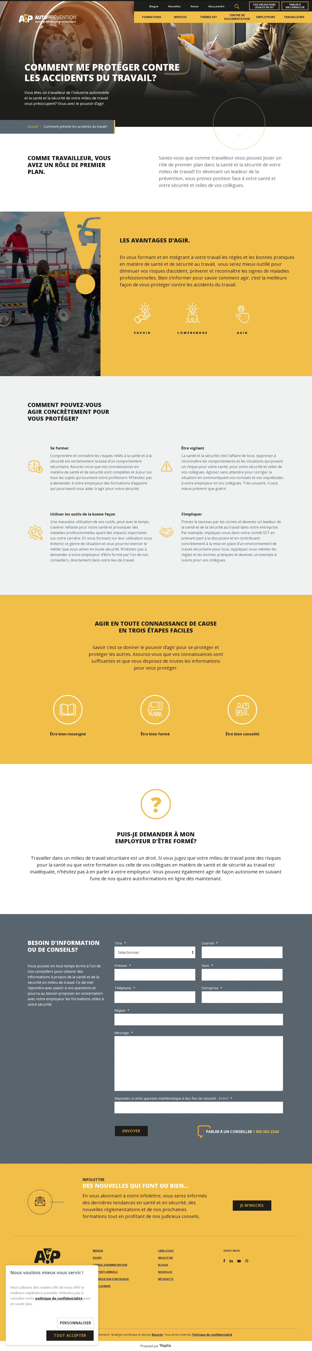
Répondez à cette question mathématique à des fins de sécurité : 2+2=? (173, 1098)
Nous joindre (217, 6)
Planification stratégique (111, 1279)
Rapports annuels (105, 1272)
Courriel (210, 943)
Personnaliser (75, 1322)
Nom (207, 965)
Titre (120, 943)
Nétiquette (165, 1279)
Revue (194, 6)
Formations (151, 17)
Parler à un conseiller (295, 6)
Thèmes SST (208, 17)
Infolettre (165, 1257)
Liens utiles (166, 1250)
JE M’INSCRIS (252, 1205)
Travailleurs (294, 17)
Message (123, 1032)
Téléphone (124, 988)
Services (180, 17)
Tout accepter (70, 1335)
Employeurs (265, 17)
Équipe (97, 1257)
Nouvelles (174, 6)
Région (121, 1010)
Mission (98, 1250)
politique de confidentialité (58, 1298)
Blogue (153, 6)
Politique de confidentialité (212, 1335)
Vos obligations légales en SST (264, 6)
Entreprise (212, 988)
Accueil (33, 126)
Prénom (122, 965)
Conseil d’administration (110, 1264)
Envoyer (131, 1130)
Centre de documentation (237, 17)
